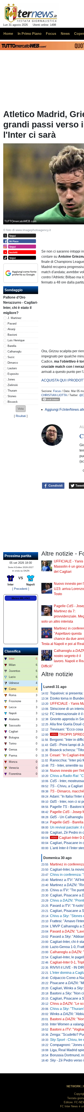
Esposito (13, 373)
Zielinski (13, 385)
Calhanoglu (14, 351)
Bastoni (12, 334)
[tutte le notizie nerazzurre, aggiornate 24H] (31, 13)
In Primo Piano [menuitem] (30, 33)
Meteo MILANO (21, 598)
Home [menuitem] (8, 33)
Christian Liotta (54, 395)
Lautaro (12, 368)
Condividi (55, 485)
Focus (57, 391)
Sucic (11, 357)
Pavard (12, 323)
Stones (12, 396)
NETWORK (74, 1086)
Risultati (21, 416)
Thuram (12, 390)
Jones (11, 379)
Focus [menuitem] (51, 33)
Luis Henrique (16, 340)
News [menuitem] (65, 33)
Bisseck (13, 401)
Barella (12, 346)
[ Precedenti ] (20, 588)
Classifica (12, 651)
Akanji (11, 329)
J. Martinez (15, 318)
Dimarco (13, 362)
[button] (21, 408)
